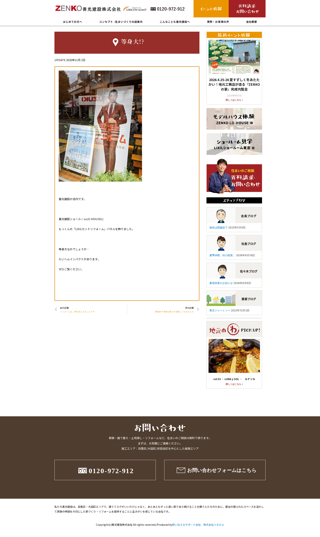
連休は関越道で (218, 227)
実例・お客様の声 (218, 22)
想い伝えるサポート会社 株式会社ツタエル (198, 524)
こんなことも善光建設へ (175, 22)
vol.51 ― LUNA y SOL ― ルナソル (234, 379)
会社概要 (251, 22)
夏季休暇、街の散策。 (222, 255)
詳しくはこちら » (234, 100)
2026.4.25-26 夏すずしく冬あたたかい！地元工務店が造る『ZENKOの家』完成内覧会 (234, 84)
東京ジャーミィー (219, 310)
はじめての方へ (72, 22)
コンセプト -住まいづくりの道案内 (121, 22)
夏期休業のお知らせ (221, 283)
